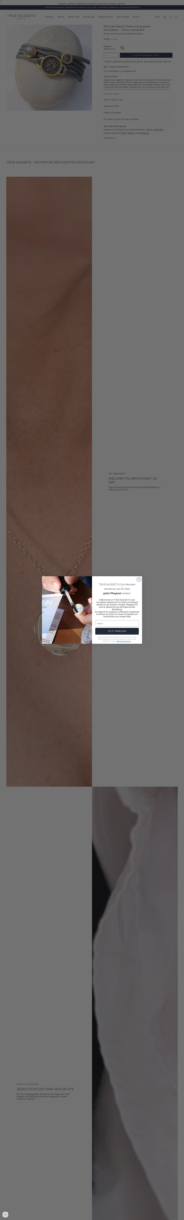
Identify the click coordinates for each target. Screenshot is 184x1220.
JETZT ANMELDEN (117, 631)
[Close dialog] (139, 579)
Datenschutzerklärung (124, 641)
